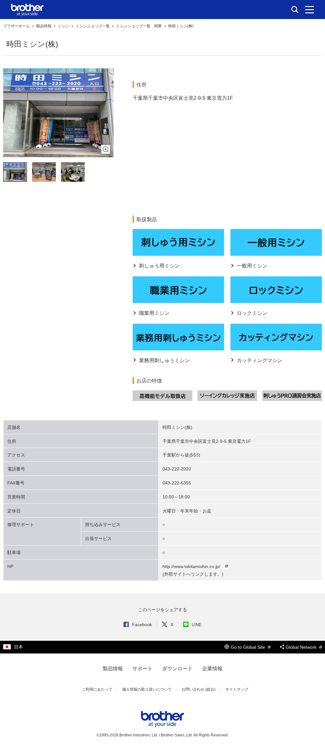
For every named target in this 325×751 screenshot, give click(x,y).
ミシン (64, 26)
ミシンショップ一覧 (93, 26)
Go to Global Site (248, 647)
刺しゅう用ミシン (159, 265)
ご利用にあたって (97, 689)
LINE (197, 624)
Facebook (142, 624)
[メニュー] (309, 9)
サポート (142, 668)
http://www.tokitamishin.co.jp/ (191, 566)
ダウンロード (177, 668)
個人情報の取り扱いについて (147, 689)
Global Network (302, 647)
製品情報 (44, 26)
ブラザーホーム (17, 26)
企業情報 (212, 668)
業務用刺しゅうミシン (164, 360)
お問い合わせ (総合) (199, 689)
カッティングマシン (259, 360)
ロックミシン (252, 313)
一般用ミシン (252, 265)
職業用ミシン (154, 313)
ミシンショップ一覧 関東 (139, 26)
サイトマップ (236, 689)
